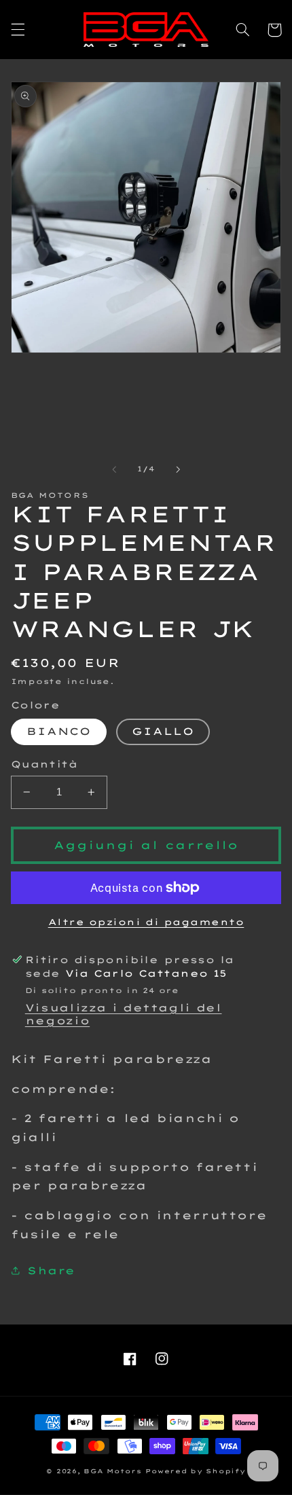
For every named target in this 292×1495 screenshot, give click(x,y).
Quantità (44, 764)
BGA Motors (112, 1471)
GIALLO (163, 731)
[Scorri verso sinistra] (114, 469)
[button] (17, 30)
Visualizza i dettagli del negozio (123, 1014)
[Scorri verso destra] (178, 469)
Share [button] (51, 1270)
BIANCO (58, 731)
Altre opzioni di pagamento (146, 921)
